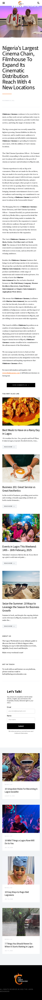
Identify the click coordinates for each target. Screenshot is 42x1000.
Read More (8, 446)
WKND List (8, 784)
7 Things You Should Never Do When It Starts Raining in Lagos (19, 945)
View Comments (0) (19, 385)
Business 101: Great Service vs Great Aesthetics (18, 488)
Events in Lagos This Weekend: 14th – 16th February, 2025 (19, 548)
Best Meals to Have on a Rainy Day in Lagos (21, 431)
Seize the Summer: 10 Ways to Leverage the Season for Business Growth (20, 607)
